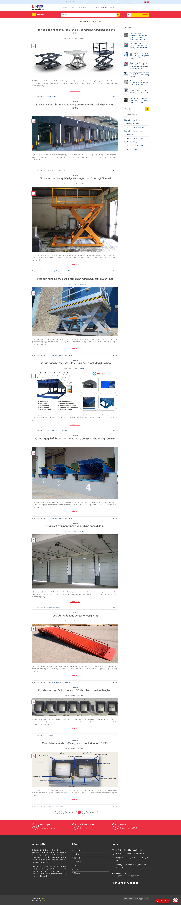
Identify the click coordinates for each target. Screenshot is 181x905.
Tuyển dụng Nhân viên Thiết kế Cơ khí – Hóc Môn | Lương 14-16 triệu (139, 74)
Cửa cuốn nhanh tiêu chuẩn (133, 120)
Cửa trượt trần (129, 134)
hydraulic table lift (65, 271)
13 (87, 812)
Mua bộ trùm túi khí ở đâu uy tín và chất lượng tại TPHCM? (75, 743)
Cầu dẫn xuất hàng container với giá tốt (75, 615)
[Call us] (128, 884)
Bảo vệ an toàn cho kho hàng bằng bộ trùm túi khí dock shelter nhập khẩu (75, 106)
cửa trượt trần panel (54, 607)
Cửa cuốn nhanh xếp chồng (133, 131)
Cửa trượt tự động (130, 142)
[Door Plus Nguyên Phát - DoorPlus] (46, 7)
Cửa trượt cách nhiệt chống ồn (134, 138)
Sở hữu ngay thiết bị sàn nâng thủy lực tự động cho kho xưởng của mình (75, 438)
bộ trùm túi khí (53, 170)
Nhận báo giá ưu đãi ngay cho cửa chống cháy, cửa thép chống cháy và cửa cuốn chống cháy (139, 46)
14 (92, 812)
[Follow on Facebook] (113, 883)
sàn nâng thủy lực (67, 355)
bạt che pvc (52, 735)
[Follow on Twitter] (122, 883)
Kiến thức (104, 7)
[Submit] (118, 15)
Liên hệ (112, 7)
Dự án (90, 7)
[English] (145, 1)
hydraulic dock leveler (55, 355)
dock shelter (61, 170)
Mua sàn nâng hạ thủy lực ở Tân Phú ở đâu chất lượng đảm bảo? (75, 362)
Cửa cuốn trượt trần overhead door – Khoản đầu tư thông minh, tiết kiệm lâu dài (139, 91)
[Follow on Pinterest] (131, 883)
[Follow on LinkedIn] (134, 883)
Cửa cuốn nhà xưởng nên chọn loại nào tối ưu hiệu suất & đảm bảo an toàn (138, 100)
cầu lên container (65, 682)
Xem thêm (75, 90)
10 (75, 812)
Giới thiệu (73, 7)
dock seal (60, 806)
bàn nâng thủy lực (54, 96)
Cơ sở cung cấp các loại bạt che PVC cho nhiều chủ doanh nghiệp (75, 690)
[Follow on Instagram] (116, 883)
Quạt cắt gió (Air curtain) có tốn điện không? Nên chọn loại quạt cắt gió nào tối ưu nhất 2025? (139, 65)
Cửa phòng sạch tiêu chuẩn (133, 145)
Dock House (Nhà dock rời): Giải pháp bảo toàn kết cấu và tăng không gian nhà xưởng (139, 56)
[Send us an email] (125, 883)
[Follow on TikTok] (119, 883)
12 (83, 812)
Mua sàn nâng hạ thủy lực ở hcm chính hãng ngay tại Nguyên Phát (75, 278)
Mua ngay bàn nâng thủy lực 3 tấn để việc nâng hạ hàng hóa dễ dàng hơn (75, 31)
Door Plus (83, 38)
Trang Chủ (64, 7)
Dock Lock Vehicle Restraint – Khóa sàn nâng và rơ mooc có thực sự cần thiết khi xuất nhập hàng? (139, 36)
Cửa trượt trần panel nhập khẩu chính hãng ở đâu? (75, 525)
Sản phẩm (81, 7)
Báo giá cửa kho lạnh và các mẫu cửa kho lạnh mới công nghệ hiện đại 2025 (139, 82)
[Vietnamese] (147, 1)
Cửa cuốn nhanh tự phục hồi (134, 127)
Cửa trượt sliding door (131, 124)
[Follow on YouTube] (137, 883)
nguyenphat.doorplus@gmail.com (127, 876)
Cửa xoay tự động (130, 149)
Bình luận (115, 96)
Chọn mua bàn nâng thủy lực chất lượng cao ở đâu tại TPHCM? (75, 178)
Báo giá (145, 15)
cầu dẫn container (54, 682)
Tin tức (97, 7)
